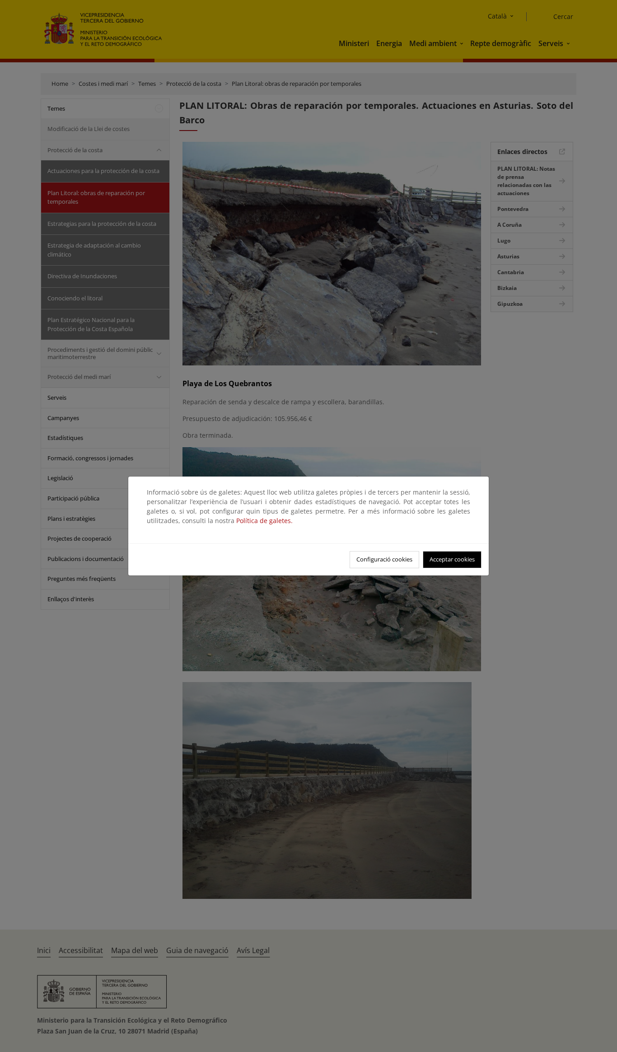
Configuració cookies (384, 559)
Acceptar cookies (452, 559)
